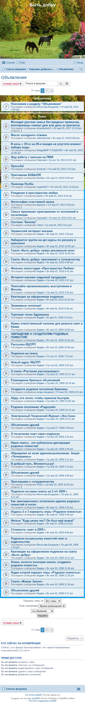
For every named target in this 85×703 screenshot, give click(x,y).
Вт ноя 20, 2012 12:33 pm (65, 187)
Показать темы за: (33, 600)
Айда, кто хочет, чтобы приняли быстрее (40, 398)
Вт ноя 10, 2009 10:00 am (60, 347)
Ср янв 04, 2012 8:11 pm (58, 225)
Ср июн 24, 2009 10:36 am (61, 401)
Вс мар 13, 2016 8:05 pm (66, 138)
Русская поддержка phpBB (42, 701)
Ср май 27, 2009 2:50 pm (60, 428)
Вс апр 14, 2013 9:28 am (60, 178)
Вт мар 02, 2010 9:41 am (60, 271)
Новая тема (11, 83)
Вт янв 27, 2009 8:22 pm (60, 523)
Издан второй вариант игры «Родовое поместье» (45, 572)
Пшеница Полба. (22, 184)
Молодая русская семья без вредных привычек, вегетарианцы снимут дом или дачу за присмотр (45, 123)
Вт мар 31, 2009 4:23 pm (60, 507)
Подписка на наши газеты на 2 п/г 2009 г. (39, 491)
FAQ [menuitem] (22, 62)
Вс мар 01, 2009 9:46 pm (60, 514)
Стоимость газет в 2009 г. (28, 529)
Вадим (40, 234)
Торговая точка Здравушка (30, 314)
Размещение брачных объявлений (35, 380)
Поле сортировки (29, 605)
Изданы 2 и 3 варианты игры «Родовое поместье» (46, 511)
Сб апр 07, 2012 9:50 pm (61, 204)
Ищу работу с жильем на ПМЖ (32, 157)
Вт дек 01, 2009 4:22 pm (60, 317)
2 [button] (47, 90)
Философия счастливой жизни (32, 201)
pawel (40, 196)
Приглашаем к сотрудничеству (32, 481)
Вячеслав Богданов (47, 107)
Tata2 (40, 225)
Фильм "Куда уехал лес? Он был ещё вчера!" (43, 520)
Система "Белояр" (24, 222)
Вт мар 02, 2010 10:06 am (61, 246)
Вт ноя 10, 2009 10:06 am (60, 329)
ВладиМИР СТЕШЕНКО (50, 150)
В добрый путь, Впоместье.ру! (32, 463)
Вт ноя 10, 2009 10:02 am (60, 340)
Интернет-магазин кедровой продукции (38, 277)
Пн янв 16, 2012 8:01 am (62, 218)
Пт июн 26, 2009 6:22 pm (69, 392)
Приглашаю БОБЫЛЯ (26, 175)
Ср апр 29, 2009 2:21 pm (60, 459)
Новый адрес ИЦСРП (25, 362)
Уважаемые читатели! (26, 305)
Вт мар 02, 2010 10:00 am (61, 253)
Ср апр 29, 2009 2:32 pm (60, 436)
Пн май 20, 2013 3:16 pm (61, 169)
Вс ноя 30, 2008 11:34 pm (60, 584)
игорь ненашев (45, 392)
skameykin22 (44, 128)
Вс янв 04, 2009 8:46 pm (60, 532)
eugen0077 (43, 187)
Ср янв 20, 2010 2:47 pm (60, 280)
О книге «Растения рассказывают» (35, 371)
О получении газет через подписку (35, 433)
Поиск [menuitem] (81, 69)
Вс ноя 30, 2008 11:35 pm (60, 575)
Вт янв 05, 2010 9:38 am (60, 308)
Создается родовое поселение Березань (39, 389)
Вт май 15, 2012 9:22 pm (59, 196)
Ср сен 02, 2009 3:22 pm (60, 365)
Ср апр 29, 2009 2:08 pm (60, 475)
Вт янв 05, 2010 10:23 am (60, 299)
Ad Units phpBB (33, 695)
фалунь (41, 204)
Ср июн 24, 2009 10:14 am (61, 410)
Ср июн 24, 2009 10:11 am (61, 419)
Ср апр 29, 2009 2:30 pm (60, 449)
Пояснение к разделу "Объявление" (36, 104)
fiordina (40, 178)
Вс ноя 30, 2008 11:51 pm (60, 557)
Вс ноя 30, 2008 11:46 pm (60, 568)
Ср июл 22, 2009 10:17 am (61, 374)
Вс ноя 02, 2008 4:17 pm (60, 593)
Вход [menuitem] (80, 62)
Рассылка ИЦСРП (23, 344)
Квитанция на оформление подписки (37, 296)
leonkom (41, 169)
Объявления (14, 77)
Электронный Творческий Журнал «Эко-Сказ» (43, 416)
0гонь (40, 484)
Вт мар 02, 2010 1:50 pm (60, 234)
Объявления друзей (25, 425)
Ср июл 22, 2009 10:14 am (61, 383)
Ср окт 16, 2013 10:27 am (62, 160)
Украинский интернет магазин (32, 231)
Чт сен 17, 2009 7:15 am (60, 356)
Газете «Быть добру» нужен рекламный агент (43, 250)
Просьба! (17, 166)
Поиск (61, 83)
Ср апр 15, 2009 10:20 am (59, 484)
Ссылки (10, 62)
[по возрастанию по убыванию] (42, 611)
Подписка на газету (24, 353)
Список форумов (16, 689)
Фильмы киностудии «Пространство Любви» (42, 268)
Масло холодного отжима (29, 135)
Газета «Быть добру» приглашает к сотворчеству (45, 259)
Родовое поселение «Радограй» (33, 407)
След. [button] (52, 91)
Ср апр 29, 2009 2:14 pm (60, 466)
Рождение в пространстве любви (34, 193)
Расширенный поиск (67, 83)
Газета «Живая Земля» (27, 581)
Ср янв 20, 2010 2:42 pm (60, 292)
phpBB (35, 698)
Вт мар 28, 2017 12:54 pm (68, 128)
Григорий (42, 218)
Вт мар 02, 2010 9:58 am (60, 262)
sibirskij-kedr (43, 138)
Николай (41, 160)
